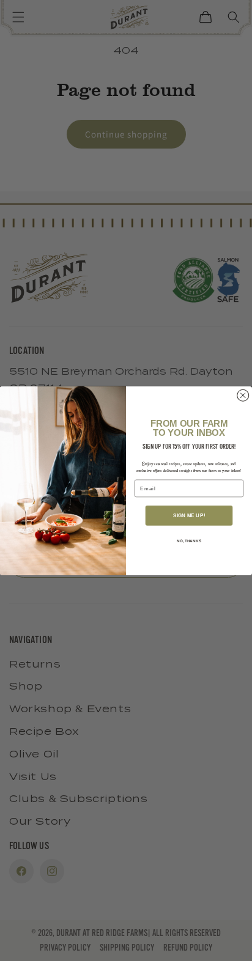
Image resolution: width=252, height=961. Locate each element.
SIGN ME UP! (189, 515)
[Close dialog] (243, 395)
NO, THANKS (189, 540)
